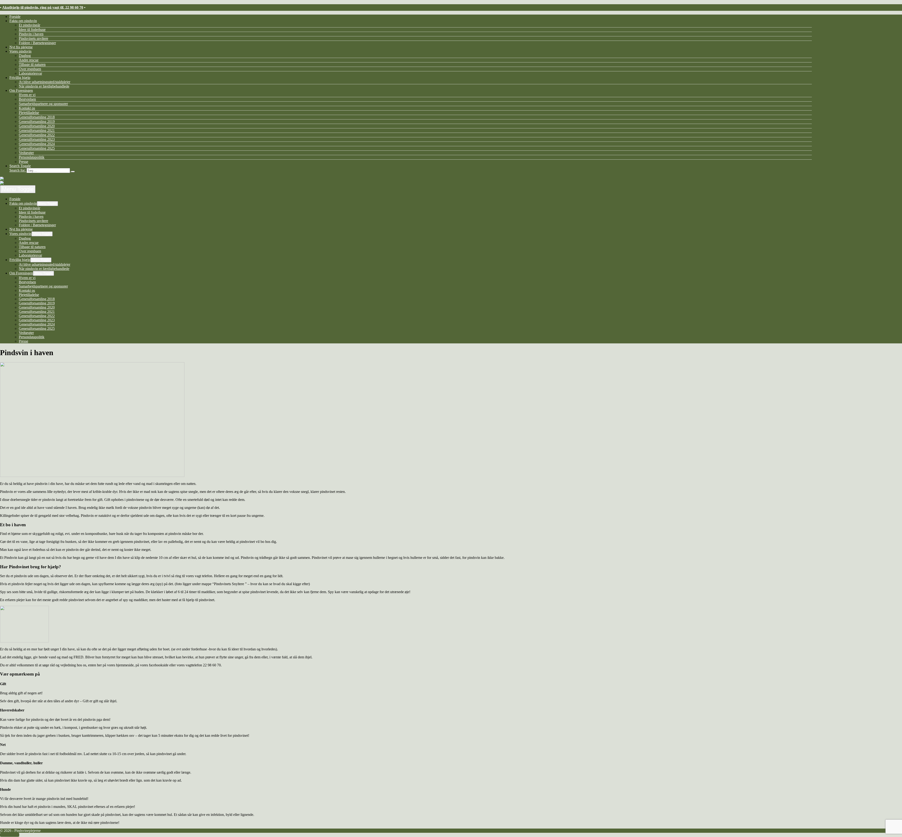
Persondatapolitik (31, 157)
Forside (14, 17)
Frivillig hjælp (19, 78)
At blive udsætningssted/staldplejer (44, 82)
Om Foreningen (21, 90)
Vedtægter (26, 153)
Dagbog (25, 56)
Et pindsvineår (29, 25)
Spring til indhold (13, 2)
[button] (410, 168)
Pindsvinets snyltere (33, 38)
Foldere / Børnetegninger (37, 43)
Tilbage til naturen (32, 64)
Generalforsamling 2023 (37, 139)
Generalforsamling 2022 (37, 135)
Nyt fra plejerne (21, 47)
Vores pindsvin (20, 51)
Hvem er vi (27, 95)
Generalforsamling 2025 (37, 148)
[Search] (73, 171)
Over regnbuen (30, 69)
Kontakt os (27, 108)
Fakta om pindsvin (23, 21)
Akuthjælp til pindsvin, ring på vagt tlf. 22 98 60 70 (42, 7)
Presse (23, 162)
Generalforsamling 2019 (37, 121)
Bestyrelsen (27, 99)
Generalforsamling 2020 (37, 126)
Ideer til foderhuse (32, 29)
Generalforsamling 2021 (37, 130)
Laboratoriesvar (30, 73)
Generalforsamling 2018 (37, 117)
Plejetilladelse (29, 113)
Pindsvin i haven (31, 34)
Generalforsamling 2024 (37, 144)
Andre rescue (29, 60)
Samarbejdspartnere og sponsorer (43, 104)
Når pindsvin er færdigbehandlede (44, 86)
